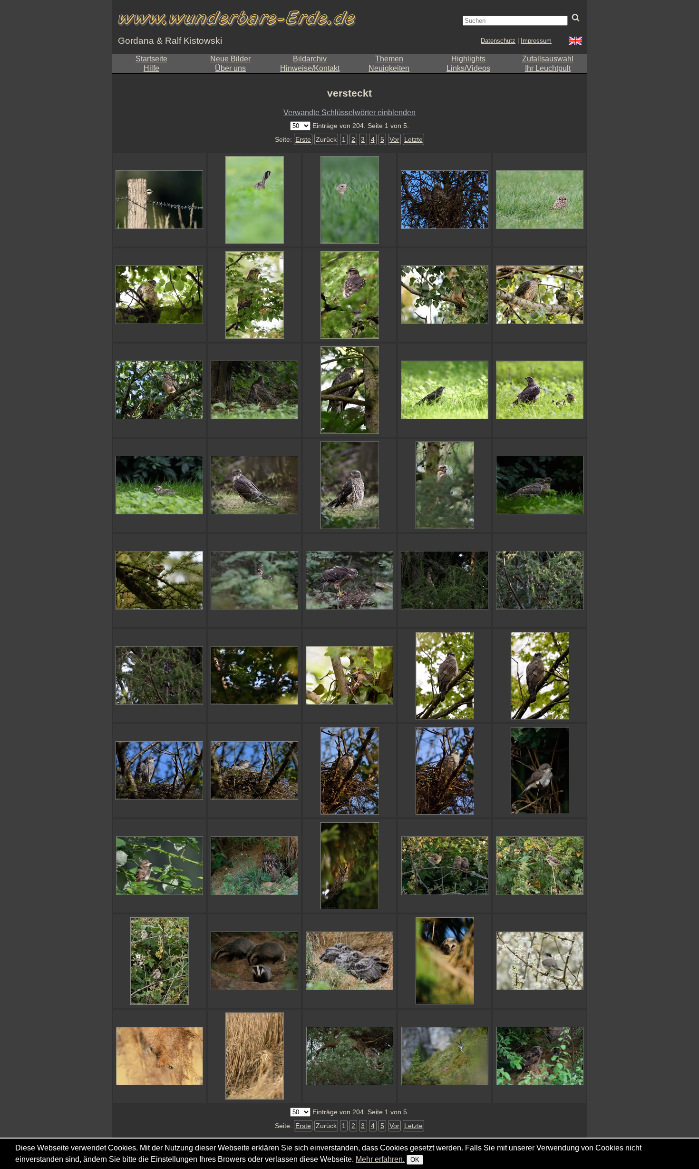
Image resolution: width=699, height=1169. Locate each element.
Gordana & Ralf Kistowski (170, 41)
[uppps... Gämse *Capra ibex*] (444, 1056)
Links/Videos (468, 68)
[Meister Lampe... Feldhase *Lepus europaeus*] (254, 199)
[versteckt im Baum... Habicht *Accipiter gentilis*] (159, 390)
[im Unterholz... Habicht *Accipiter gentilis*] (254, 580)
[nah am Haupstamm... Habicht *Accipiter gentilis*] (349, 390)
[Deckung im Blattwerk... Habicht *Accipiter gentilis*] (539, 295)
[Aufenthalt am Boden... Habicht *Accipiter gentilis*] (254, 390)
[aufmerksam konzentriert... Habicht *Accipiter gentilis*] (539, 675)
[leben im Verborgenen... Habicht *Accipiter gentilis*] (444, 580)
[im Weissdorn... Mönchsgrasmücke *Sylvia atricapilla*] (539, 961)
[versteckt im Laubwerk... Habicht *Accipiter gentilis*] (444, 295)
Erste (303, 139)
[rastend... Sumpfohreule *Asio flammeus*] (539, 199)
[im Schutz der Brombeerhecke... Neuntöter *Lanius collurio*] (159, 866)
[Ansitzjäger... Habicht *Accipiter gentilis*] (159, 675)
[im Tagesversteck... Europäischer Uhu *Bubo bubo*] (254, 866)
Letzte (413, 139)
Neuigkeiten (389, 68)
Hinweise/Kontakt (310, 68)
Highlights (468, 59)
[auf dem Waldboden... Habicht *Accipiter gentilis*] (349, 485)
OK (414, 1159)
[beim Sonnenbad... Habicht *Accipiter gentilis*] (539, 390)
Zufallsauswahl (547, 59)
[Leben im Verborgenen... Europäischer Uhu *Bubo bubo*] (539, 1056)
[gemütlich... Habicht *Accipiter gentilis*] (444, 770)
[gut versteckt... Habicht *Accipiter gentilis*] (159, 295)
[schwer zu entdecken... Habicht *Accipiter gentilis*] (254, 295)
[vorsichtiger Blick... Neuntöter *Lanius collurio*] (159, 199)
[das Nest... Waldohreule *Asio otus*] (444, 199)
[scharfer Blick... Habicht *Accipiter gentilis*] (444, 675)
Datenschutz (498, 40)
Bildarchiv (310, 59)
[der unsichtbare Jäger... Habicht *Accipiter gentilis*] (444, 485)
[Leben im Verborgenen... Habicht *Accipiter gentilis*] (349, 295)
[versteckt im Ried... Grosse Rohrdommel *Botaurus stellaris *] (254, 1056)
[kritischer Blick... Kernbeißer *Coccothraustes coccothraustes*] (349, 675)
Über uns (230, 68)
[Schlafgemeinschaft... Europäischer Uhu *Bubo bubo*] (349, 961)
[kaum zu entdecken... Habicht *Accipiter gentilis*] (254, 675)
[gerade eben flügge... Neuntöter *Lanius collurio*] (539, 866)
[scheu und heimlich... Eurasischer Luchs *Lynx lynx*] (349, 1056)
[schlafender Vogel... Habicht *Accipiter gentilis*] (349, 770)
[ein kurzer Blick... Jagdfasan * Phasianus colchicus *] (349, 199)
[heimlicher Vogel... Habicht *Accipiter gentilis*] (254, 770)
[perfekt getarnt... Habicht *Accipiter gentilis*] (539, 580)
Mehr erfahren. (380, 1159)
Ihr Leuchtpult (548, 68)
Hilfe (151, 68)
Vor (394, 139)
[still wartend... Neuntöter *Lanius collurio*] (159, 961)
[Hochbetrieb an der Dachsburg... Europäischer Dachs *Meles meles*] (254, 961)
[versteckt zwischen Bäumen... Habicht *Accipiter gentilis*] (159, 770)
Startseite (151, 59)
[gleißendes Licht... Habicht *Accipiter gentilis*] (444, 390)
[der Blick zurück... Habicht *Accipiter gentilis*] (254, 485)
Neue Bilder (230, 59)
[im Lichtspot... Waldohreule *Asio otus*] (444, 961)
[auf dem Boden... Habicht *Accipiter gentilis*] (539, 485)
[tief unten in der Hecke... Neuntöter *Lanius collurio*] (539, 770)
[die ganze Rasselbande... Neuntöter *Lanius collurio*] (444, 866)
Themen (389, 59)
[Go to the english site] (575, 42)
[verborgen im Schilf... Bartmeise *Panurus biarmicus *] (159, 1056)
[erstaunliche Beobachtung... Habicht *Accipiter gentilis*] (159, 485)
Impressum (536, 40)
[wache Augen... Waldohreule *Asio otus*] (349, 866)
